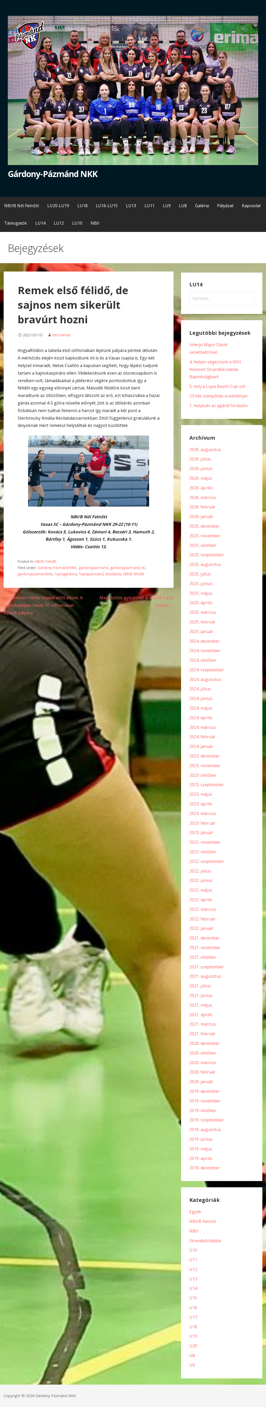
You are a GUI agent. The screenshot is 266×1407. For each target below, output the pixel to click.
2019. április (200, 1158)
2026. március (202, 497)
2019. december (204, 1091)
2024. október (202, 660)
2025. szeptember (206, 555)
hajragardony (66, 573)
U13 (193, 1279)
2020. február (202, 1072)
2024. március (202, 727)
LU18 (82, 206)
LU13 (131, 206)
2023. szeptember (206, 784)
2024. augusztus (205, 679)
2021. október (202, 957)
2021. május (200, 1005)
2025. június (200, 583)
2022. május (200, 890)
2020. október (202, 1053)
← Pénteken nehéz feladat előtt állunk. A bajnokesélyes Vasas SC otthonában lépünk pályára (43, 605)
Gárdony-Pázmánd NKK (52, 173)
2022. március (202, 909)
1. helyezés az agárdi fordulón (218, 405)
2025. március (202, 612)
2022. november (205, 842)
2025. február (202, 622)
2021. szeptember (206, 967)
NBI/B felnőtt (133, 573)
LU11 (149, 206)
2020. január (201, 1081)
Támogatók (15, 223)
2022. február (202, 919)
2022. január (201, 928)
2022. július (200, 871)
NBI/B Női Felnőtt (21, 206)
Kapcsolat (251, 206)
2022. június (200, 880)
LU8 (183, 206)
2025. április (200, 602)
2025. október (202, 545)
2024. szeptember (206, 670)
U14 (193, 1288)
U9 (192, 1365)
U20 (193, 1346)
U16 (193, 1307)
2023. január (201, 832)
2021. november (205, 947)
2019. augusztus (205, 1129)
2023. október (202, 775)
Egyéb (195, 1212)
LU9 (167, 206)
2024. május (200, 708)
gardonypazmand (93, 567)
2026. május (200, 478)
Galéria (202, 206)
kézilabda (113, 573)
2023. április (200, 804)
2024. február (202, 737)
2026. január (201, 516)
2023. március (202, 813)
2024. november (205, 650)
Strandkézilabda (205, 1241)
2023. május (200, 794)
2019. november (205, 1101)
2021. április (200, 1015)
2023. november (205, 765)
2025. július (200, 574)
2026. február (202, 507)
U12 (193, 1269)
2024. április (200, 718)
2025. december (204, 526)
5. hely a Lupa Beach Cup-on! (217, 386)
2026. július (200, 459)
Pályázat (225, 206)
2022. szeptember (206, 861)
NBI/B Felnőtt (45, 561)
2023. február (202, 823)
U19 (193, 1336)
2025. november (205, 536)
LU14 (40, 223)
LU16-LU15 (107, 206)
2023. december (204, 756)
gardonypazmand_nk (127, 567)
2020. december (204, 1043)
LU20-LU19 (58, 206)
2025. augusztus (205, 564)
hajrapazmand (91, 573)
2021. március (202, 1024)
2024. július (200, 689)
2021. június (200, 995)
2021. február (202, 1034)
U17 (193, 1317)
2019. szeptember (206, 1120)
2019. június (200, 1139)
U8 (192, 1355)
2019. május (200, 1149)
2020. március (202, 1062)
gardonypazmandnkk (35, 573)
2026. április (200, 488)
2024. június (200, 698)
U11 (193, 1260)
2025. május (200, 593)
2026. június (200, 468)
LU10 (77, 223)
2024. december (204, 641)
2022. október (202, 852)
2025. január (201, 631)
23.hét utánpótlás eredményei (218, 396)
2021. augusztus (205, 976)
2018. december (204, 1168)
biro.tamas (61, 334)
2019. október (202, 1110)
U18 (193, 1327)
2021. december (204, 938)
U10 (193, 1250)
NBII (95, 223)
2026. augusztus (205, 449)
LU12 (59, 223)
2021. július (200, 986)
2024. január (201, 746)
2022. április (200, 900)
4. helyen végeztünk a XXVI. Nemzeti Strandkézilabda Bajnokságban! (215, 369)
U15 (193, 1298)
